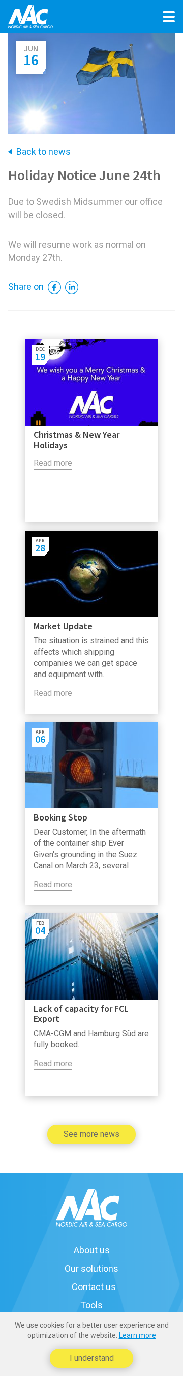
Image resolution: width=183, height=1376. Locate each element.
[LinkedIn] (70, 286)
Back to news (43, 152)
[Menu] (169, 16)
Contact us (94, 1287)
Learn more (137, 1335)
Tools (91, 1305)
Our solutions (91, 1269)
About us (92, 1250)
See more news (91, 1134)
